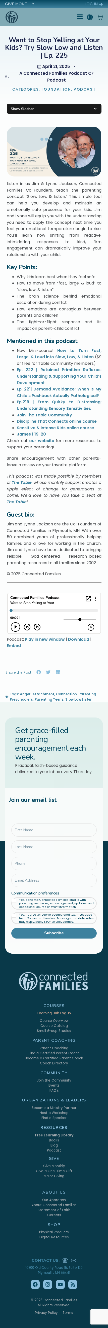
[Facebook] (35, 1284)
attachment (43, 694)
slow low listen (78, 699)
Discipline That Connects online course (57, 421)
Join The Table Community (44, 415)
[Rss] (72, 1284)
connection (66, 694)
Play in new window (45, 639)
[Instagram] (47, 1284)
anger (25, 694)
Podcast (85, 89)
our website (41, 441)
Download (78, 639)
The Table (22, 482)
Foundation (56, 89)
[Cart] (100, 17)
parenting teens (49, 699)
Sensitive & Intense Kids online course (55, 428)
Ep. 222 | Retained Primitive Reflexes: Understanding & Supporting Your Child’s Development (59, 376)
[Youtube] (60, 1284)
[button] (89, 17)
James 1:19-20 (31, 434)
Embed (14, 646)
